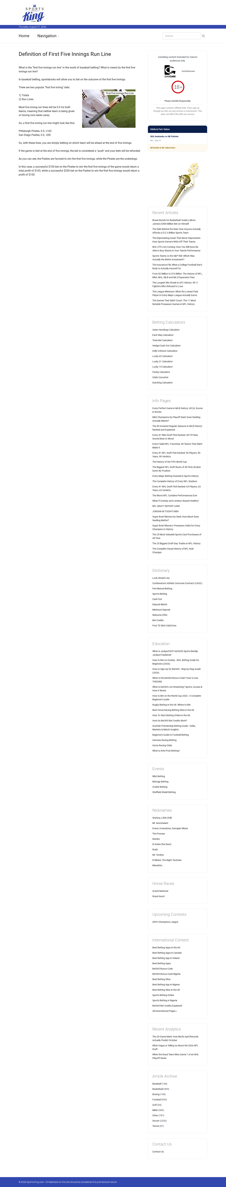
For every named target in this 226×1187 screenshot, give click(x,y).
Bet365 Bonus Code (162, 968)
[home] (33, 13)
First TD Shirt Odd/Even (164, 625)
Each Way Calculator (163, 335)
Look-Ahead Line (161, 578)
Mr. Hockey (158, 854)
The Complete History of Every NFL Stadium (174, 481)
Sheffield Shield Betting (164, 792)
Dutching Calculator (162, 382)
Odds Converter (160, 377)
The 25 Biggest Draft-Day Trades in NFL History (176, 543)
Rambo (156, 839)
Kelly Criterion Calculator (165, 351)
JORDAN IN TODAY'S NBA (165, 511)
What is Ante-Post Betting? (166, 750)
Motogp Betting (160, 781)
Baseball (156, 1083)
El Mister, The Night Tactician (167, 860)
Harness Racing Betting (164, 740)
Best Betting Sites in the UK (166, 990)
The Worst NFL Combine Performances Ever (174, 495)
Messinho (157, 865)
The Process (158, 833)
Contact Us (158, 1151)
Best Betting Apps (161, 963)
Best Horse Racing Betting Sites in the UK (173, 710)
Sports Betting (159, 594)
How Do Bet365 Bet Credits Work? (169, 720)
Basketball (157, 1089)
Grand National (160, 891)
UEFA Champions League (165, 922)
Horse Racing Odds (162, 745)
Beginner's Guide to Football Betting (170, 734)
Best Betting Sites (161, 979)
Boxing (155, 1094)
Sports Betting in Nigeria (164, 1000)
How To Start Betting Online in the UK (171, 715)
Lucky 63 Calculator (162, 356)
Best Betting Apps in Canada (167, 952)
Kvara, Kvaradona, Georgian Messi (170, 828)
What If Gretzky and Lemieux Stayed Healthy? (175, 500)
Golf (154, 1105)
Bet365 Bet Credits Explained (167, 1005)
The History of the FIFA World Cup (169, 461)
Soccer (155, 1120)
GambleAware (188, 71)
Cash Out (157, 599)
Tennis (155, 1126)
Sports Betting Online (163, 995)
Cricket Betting (159, 787)
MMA (155, 1110)
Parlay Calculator (161, 372)
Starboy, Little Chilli (162, 817)
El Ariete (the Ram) (161, 844)
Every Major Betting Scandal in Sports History (175, 476)
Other (155, 1115)
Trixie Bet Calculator (162, 340)
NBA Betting (158, 776)
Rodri (155, 849)
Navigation (46, 36)
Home (24, 36)
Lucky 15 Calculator (162, 366)
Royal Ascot (158, 896)
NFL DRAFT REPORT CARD (166, 506)
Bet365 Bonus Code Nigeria (166, 974)
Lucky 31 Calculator (162, 361)
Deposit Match (159, 604)
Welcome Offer (159, 615)
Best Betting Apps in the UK (166, 947)
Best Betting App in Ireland (166, 958)
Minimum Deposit (161, 609)
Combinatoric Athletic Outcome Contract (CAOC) (177, 583)
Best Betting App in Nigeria (166, 984)
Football (156, 1099)
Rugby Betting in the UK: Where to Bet (171, 704)
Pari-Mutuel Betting (162, 588)
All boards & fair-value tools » (163, 148)
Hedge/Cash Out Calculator (166, 345)
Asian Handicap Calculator (166, 329)
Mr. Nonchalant (160, 823)
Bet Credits (158, 620)
